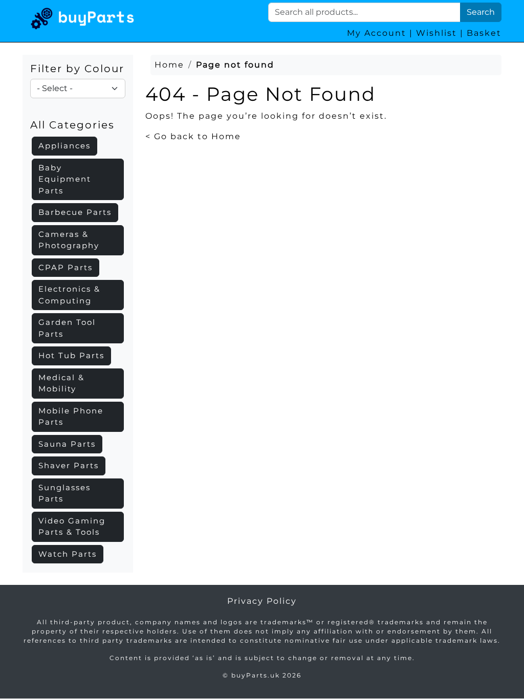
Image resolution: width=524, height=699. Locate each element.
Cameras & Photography (68, 240)
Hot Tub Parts (71, 355)
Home (169, 65)
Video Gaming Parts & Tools (71, 526)
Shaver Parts (68, 465)
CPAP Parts (65, 267)
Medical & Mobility (61, 383)
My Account (376, 33)
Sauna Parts (67, 444)
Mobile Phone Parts (70, 416)
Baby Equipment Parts (64, 179)
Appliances (64, 145)
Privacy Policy (262, 601)
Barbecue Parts (75, 212)
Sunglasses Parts (64, 493)
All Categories (72, 125)
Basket (484, 33)
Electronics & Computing (69, 294)
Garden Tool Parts (67, 328)
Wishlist (436, 33)
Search (481, 12)
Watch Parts (67, 554)
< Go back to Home (193, 136)
